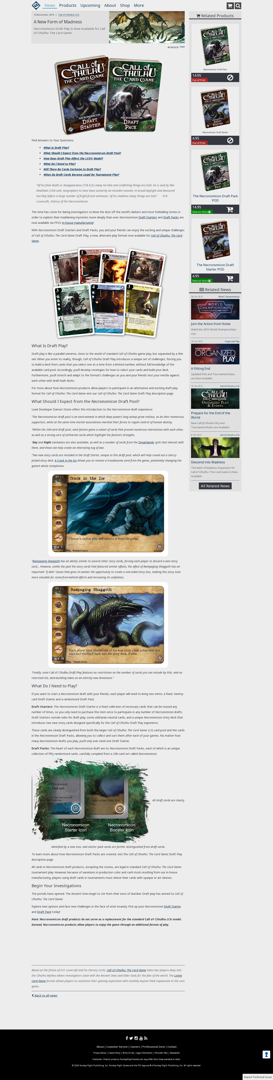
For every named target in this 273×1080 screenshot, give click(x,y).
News (50, 5)
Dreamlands (146, 442)
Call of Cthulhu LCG (68, 14)
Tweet (182, 46)
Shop (125, 5)
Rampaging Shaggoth (46, 561)
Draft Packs (171, 217)
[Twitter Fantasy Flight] (132, 1038)
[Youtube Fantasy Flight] (141, 1038)
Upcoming (90, 5)
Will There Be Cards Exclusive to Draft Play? (72, 169)
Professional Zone (153, 1046)
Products (67, 5)
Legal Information (144, 1052)
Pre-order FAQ (161, 1052)
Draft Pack (44, 912)
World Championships (228, 296)
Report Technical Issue (258, 1077)
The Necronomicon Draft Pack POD (215, 198)
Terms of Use (128, 1052)
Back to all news (45, 995)
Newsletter (175, 1052)
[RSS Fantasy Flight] (145, 1038)
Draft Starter (172, 906)
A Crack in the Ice (66, 460)
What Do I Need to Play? (60, 164)
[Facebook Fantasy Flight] (127, 1038)
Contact (171, 1046)
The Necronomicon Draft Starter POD (215, 267)
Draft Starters (147, 217)
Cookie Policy (114, 1052)
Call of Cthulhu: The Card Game (126, 970)
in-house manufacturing (77, 223)
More (139, 5)
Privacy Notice (99, 1052)
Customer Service (117, 1046)
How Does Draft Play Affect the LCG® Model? (73, 158)
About (110, 5)
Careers (135, 1046)
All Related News (215, 486)
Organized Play (232, 341)
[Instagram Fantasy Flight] (137, 1038)
